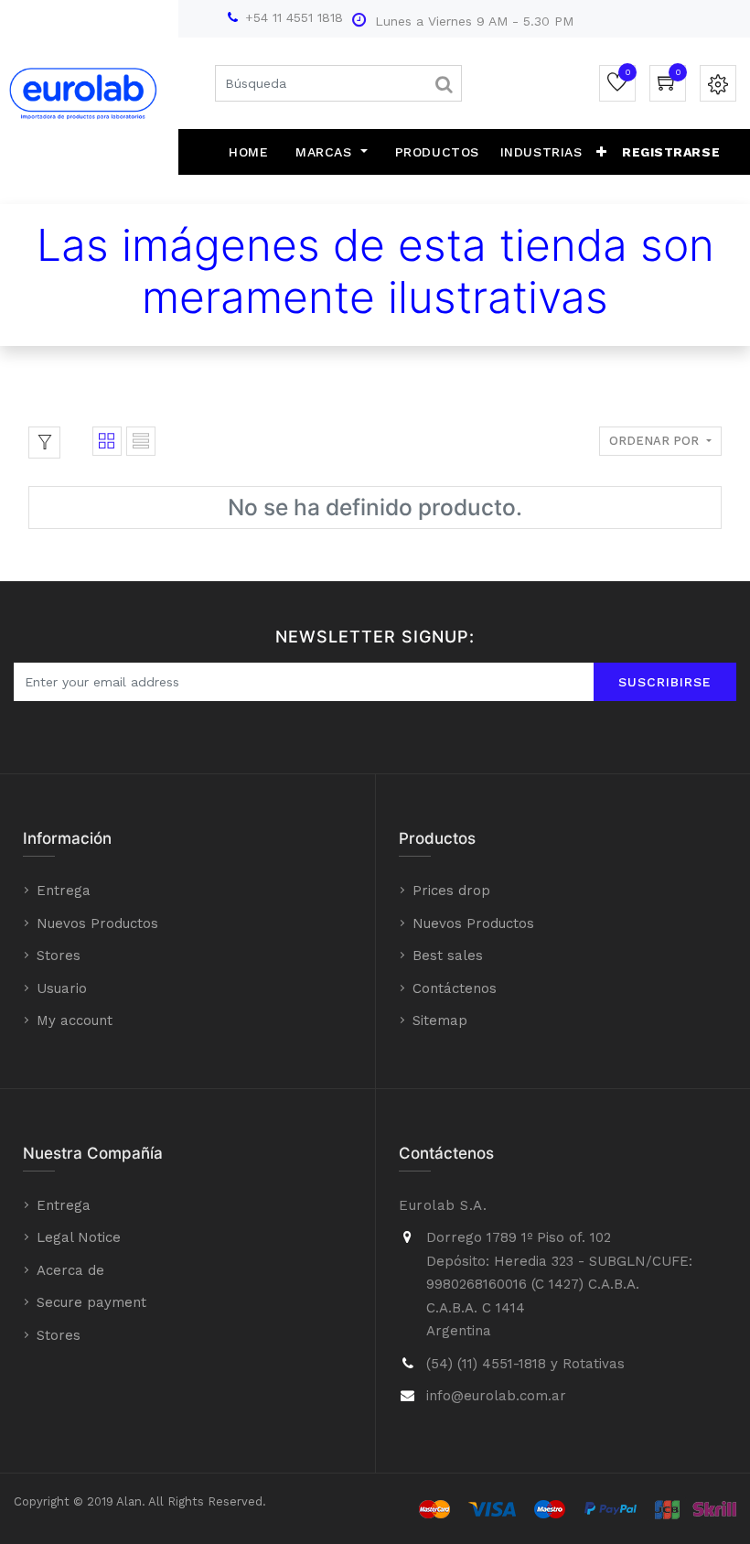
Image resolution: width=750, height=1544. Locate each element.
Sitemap (439, 1020)
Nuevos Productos (97, 923)
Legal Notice (79, 1237)
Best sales (447, 955)
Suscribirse (665, 682)
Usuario (62, 988)
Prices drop (451, 890)
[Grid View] (107, 441)
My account (74, 1020)
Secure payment (91, 1302)
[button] (602, 152)
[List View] (140, 441)
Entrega (64, 890)
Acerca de (70, 1270)
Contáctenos (454, 988)
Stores (58, 955)
